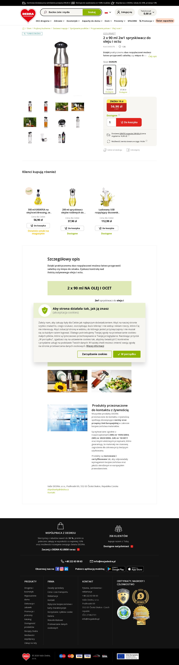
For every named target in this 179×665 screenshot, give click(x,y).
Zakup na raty (30, 643)
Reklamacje (53, 596)
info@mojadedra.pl (105, 561)
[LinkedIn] (66, 569)
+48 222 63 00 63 (73, 561)
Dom (107, 20)
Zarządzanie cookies (94, 354)
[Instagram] (62, 569)
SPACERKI (132, 20)
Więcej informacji (95, 345)
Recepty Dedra (31, 631)
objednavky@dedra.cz (58, 489)
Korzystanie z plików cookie (60, 612)
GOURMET (109, 33)
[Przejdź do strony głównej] (28, 15)
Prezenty (118, 20)
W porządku (128, 354)
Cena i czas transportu (58, 592)
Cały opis (153, 56)
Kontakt (51, 492)
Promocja (147, 20)
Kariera (51, 616)
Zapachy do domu (91, 20)
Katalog (27, 619)
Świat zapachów (164, 20)
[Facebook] (57, 569)
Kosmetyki (72, 20)
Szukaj (92, 12)
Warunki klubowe (55, 620)
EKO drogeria (42, 20)
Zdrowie (58, 20)
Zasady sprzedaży (56, 588)
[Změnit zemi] (106, 12)
